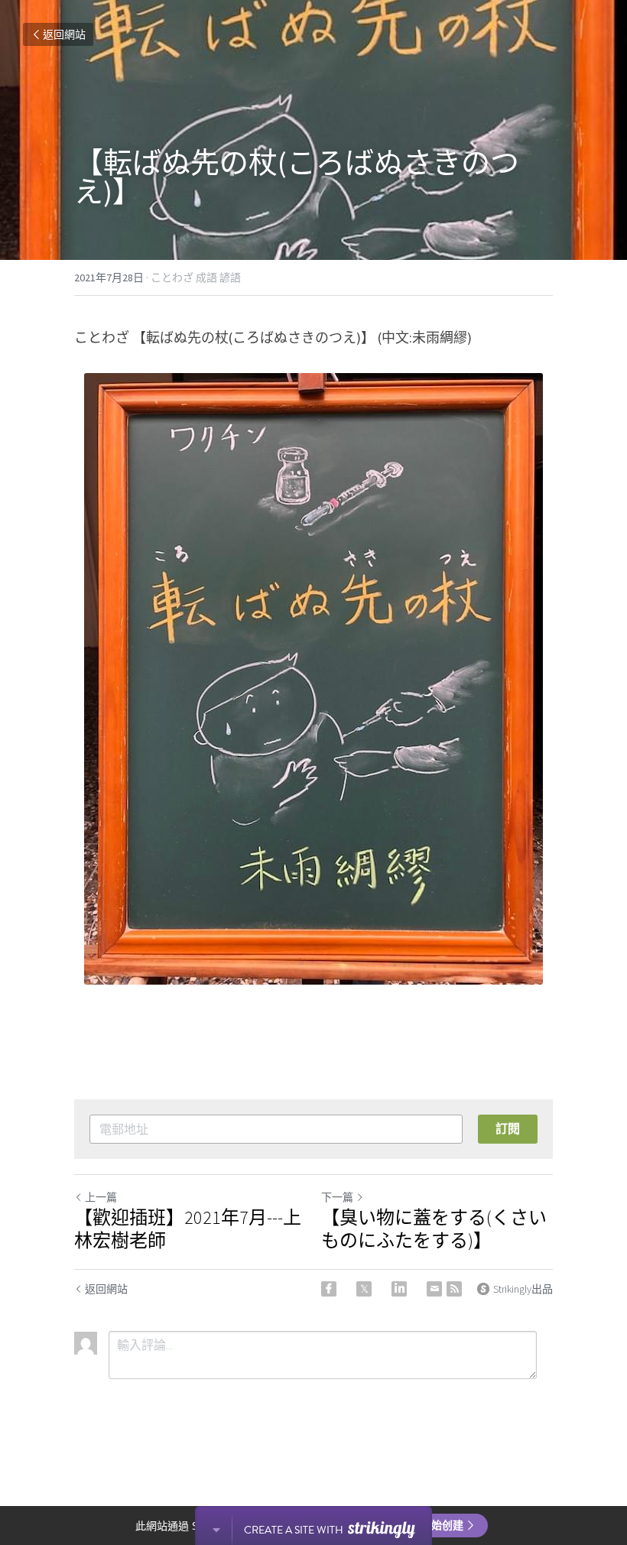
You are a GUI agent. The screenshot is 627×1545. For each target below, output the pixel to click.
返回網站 (64, 34)
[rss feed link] (454, 1289)
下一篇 (337, 1197)
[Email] (434, 1289)
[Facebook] (328, 1289)
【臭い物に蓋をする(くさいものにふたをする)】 (434, 1229)
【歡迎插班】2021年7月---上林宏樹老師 (187, 1229)
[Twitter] (364, 1289)
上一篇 (101, 1197)
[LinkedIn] (399, 1289)
